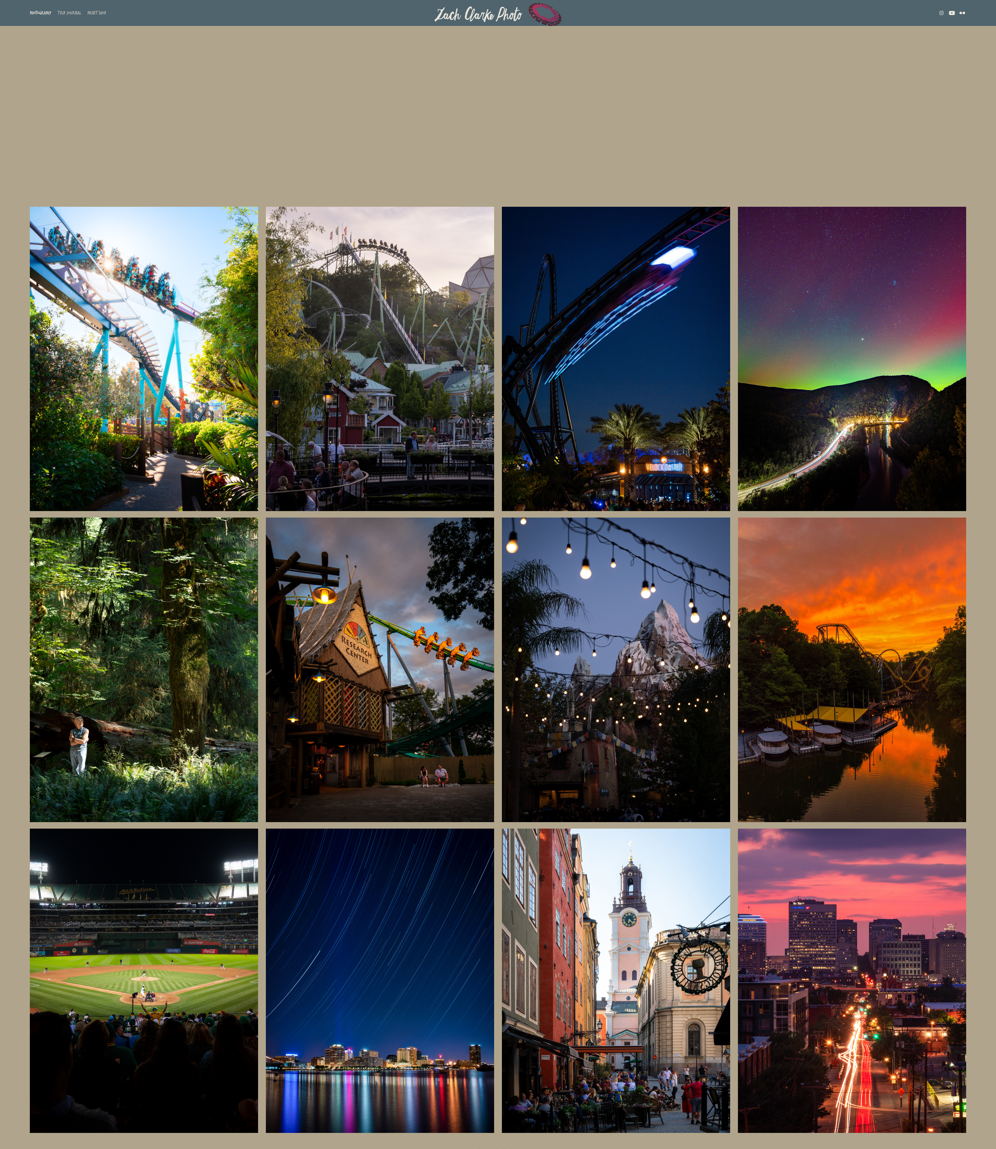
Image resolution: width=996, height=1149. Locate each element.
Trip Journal (69, 13)
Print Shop (96, 13)
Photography (40, 13)
